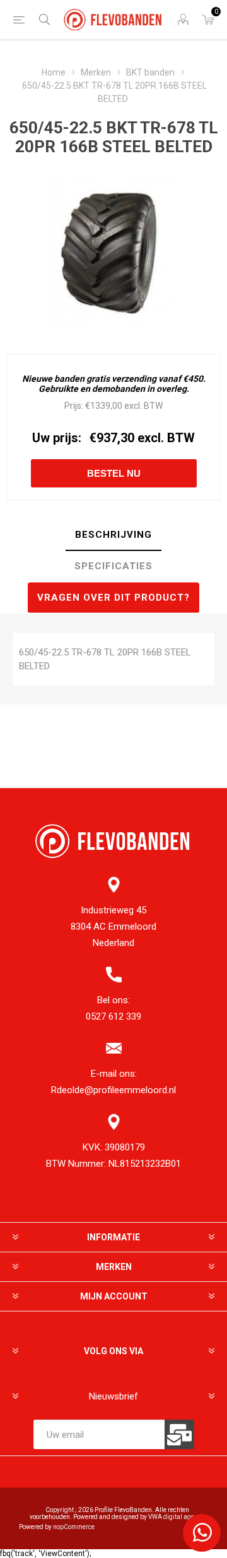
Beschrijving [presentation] (113, 534)
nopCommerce (74, 1526)
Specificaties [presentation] (113, 566)
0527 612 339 (113, 1016)
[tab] (113, 535)
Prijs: (73, 406)
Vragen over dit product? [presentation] (113, 597)
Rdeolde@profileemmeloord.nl (113, 1090)
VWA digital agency (176, 1516)
